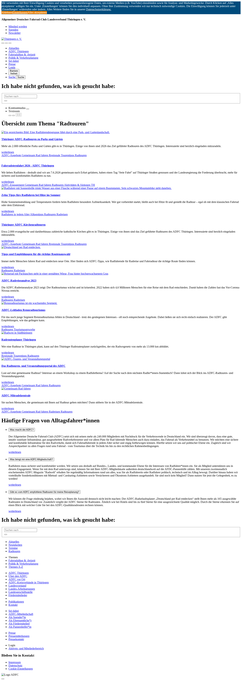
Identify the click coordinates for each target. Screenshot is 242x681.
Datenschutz (15, 665)
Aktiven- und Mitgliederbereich (26, 648)
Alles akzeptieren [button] (37, 12)
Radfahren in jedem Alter (15, 214)
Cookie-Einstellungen (21, 668)
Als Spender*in (17, 617)
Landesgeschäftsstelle (21, 592)
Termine (13, 548)
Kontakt (13, 604)
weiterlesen (15, 452)
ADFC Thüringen (19, 51)
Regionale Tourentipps (62, 155)
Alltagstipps (37, 214)
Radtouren (81, 155)
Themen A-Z (16, 566)
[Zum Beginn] (2, 678)
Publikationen (16, 601)
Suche (12, 77)
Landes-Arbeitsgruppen (22, 588)
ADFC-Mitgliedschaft (21, 614)
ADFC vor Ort (17, 579)
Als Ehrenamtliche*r (20, 620)
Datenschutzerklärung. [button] (98, 9)
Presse (12, 64)
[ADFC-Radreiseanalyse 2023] (54, 273)
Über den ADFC (18, 576)
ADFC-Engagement (13, 184)
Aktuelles (14, 48)
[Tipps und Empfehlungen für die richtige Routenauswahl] (21, 247)
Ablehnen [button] (6, 12)
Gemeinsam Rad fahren (35, 155)
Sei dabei (14, 60)
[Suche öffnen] (6, 43)
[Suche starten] (5, 100)
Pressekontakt (16, 639)
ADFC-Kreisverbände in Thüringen (29, 582)
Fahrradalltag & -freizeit (22, 54)
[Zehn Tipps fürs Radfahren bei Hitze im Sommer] (86, 188)
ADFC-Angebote (11, 155)
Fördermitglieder (18, 595)
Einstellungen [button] (20, 12)
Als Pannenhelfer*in (20, 626)
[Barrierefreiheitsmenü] (2, 43)
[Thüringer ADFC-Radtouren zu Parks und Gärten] (55, 132)
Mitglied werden (18, 26)
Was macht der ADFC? (21, 429)
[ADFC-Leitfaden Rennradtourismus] (29, 303)
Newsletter (15, 32)
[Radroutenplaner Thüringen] (16, 332)
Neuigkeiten (15, 544)
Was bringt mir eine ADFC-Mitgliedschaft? (31, 459)
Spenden (13, 29)
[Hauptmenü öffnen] (10, 43)
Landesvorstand (17, 585)
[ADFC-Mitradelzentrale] (16, 388)
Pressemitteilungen (19, 636)
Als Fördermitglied (19, 623)
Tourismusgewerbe (24, 329)
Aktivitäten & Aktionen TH (79, 184)
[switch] (27, 108)
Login (12, 67)
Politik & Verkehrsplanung (23, 57)
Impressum (15, 662)
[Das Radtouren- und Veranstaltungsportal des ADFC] (25, 358)
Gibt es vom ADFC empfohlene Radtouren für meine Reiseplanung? (44, 492)
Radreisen (62, 214)
